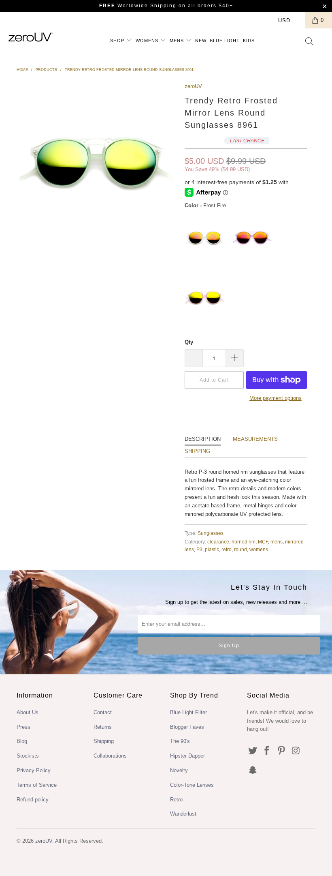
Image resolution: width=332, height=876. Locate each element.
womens (258, 549)
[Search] (310, 42)
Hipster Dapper (187, 756)
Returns (103, 727)
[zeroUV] (30, 37)
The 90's (180, 741)
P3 (199, 549)
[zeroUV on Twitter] (253, 751)
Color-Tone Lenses (192, 785)
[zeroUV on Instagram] (296, 751)
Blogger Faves (187, 727)
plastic (212, 549)
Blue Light (225, 40)
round (240, 549)
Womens (148, 40)
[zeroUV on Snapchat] (253, 770)
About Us (27, 712)
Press (23, 727)
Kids (249, 40)
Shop (118, 40)
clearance (218, 541)
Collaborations (110, 756)
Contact (103, 712)
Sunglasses (210, 533)
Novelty (179, 770)
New (200, 40)
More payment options (275, 398)
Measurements (255, 439)
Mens (177, 40)
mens (276, 541)
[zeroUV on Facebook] (267, 751)
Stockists (28, 756)
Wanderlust (183, 814)
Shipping (197, 451)
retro (226, 549)
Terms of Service (37, 785)
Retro (176, 800)
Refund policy (33, 800)
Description (203, 439)
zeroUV (193, 86)
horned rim (243, 541)
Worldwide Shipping (138, 6)
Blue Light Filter (188, 712)
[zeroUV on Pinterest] (282, 751)
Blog (22, 741)
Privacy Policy (34, 770)
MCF (263, 541)
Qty (189, 342)
